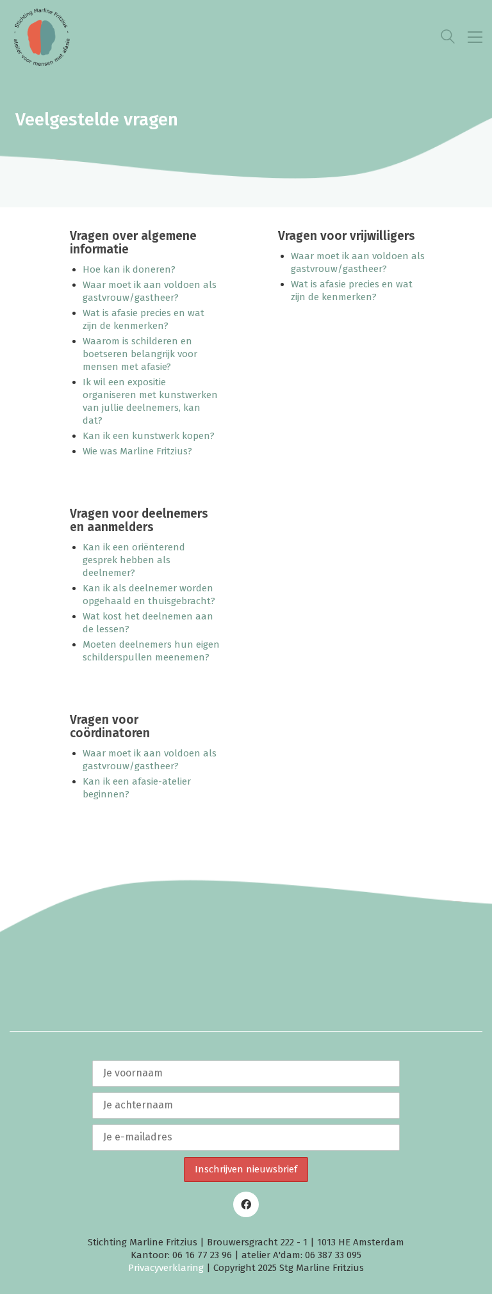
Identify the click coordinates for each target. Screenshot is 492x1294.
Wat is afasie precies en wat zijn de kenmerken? (352, 290)
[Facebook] (246, 1204)
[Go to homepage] (42, 37)
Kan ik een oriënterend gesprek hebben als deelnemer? (134, 560)
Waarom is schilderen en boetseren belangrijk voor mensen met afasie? (140, 353)
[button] (475, 37)
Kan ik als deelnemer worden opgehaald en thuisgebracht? (149, 594)
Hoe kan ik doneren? (129, 269)
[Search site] (448, 38)
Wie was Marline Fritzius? (137, 451)
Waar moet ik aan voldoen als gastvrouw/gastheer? (150, 291)
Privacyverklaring (166, 1268)
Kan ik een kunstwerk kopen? (149, 436)
